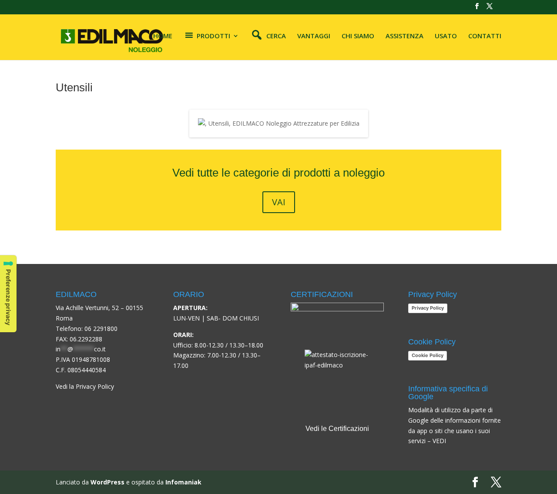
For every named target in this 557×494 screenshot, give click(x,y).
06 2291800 (100, 328)
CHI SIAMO (358, 36)
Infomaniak (183, 482)
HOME (162, 36)
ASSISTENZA (404, 36)
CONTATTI (484, 36)
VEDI (439, 441)
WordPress (107, 482)
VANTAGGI (313, 36)
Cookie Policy (427, 355)
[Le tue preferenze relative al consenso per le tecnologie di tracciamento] (8, 293)
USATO (446, 36)
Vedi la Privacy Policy (85, 386)
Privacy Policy (428, 308)
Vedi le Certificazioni (337, 428)
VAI (278, 202)
